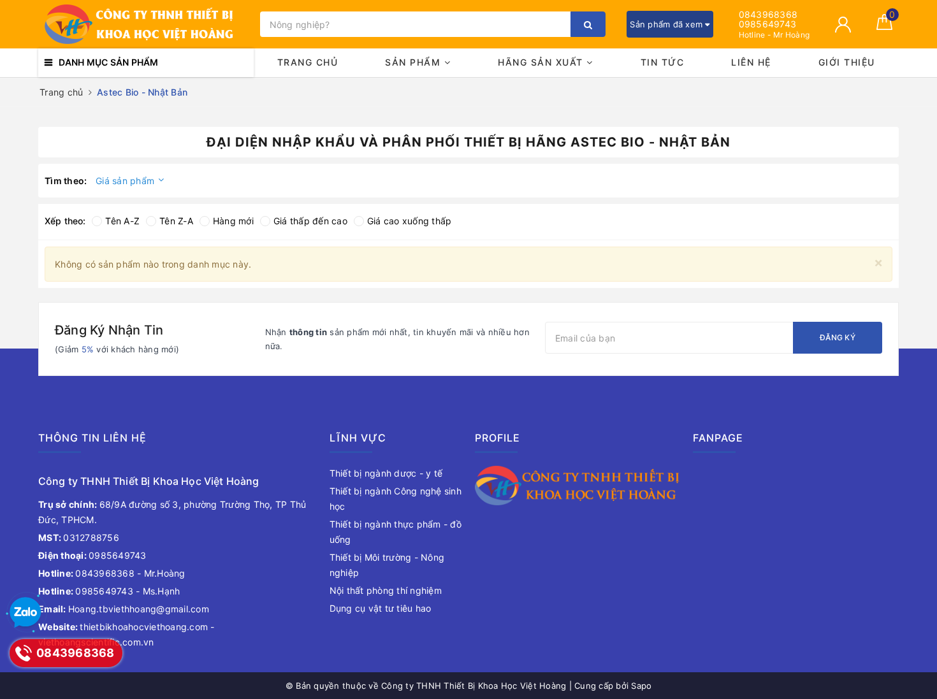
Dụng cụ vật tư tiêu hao (381, 608)
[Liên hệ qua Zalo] (25, 613)
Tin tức (663, 62)
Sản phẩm (414, 62)
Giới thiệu (846, 62)
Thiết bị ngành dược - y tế (386, 473)
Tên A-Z (122, 220)
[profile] (577, 484)
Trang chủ (307, 62)
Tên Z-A (176, 220)
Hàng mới (233, 220)
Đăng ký (837, 337)
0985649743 (768, 24)
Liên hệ (751, 62)
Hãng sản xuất (542, 62)
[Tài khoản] (843, 24)
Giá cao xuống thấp (409, 220)
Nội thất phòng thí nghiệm (386, 590)
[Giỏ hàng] (884, 26)
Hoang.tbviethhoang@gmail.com (123, 608)
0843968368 (768, 14)
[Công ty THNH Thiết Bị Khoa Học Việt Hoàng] (146, 24)
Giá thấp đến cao (310, 220)
